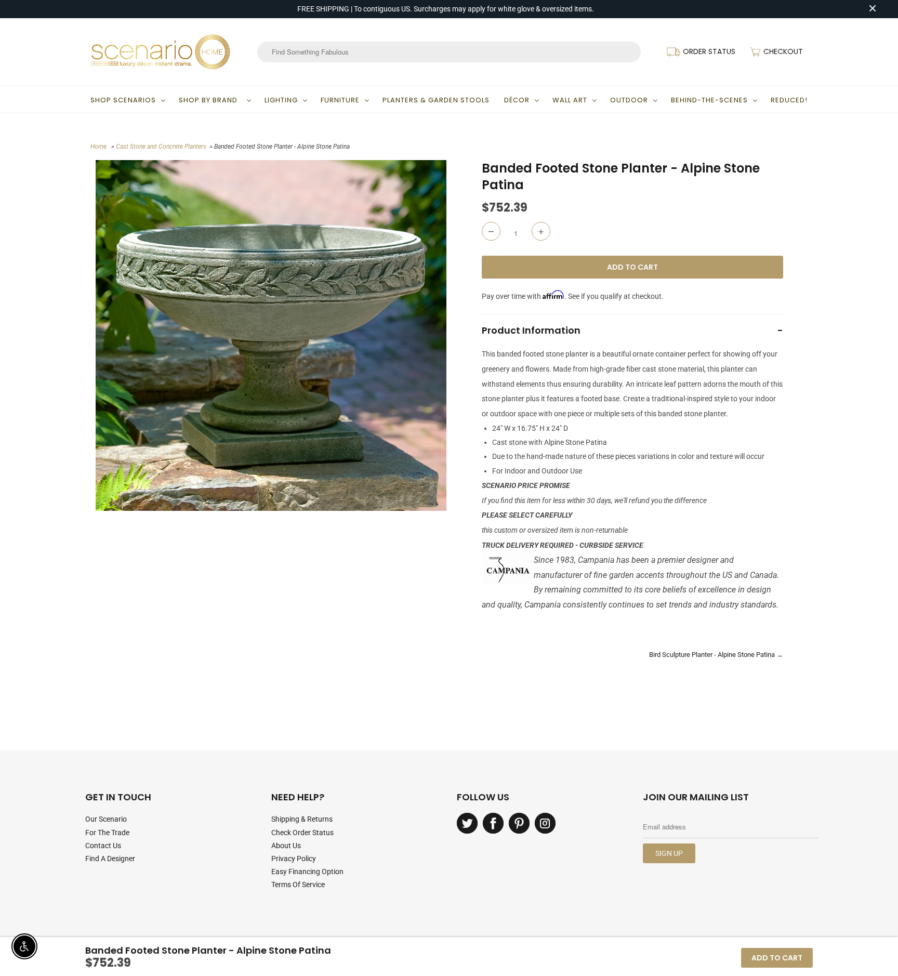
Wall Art (569, 100)
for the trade (107, 832)
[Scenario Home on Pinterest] (519, 823)
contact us (103, 845)
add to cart (776, 958)
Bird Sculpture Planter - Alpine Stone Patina (712, 654)
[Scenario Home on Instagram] (545, 823)
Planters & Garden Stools (436, 100)
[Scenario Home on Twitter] (467, 823)
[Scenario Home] (160, 52)
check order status (302, 832)
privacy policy (293, 858)
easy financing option (307, 871)
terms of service (298, 884)
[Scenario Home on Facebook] (493, 823)
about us (286, 845)
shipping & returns (302, 819)
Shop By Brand (210, 100)
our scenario (106, 819)
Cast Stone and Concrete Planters (161, 146)
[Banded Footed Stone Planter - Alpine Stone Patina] (271, 335)
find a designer (110, 858)
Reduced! (789, 100)
